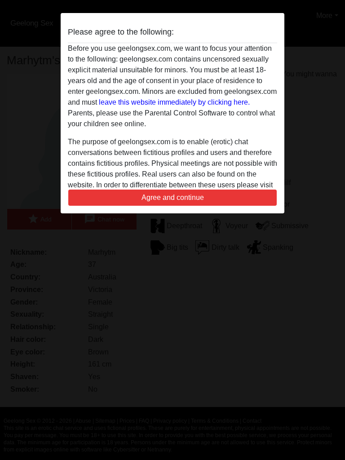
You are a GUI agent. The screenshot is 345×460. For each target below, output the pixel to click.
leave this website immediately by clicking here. (174, 102)
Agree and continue (173, 197)
